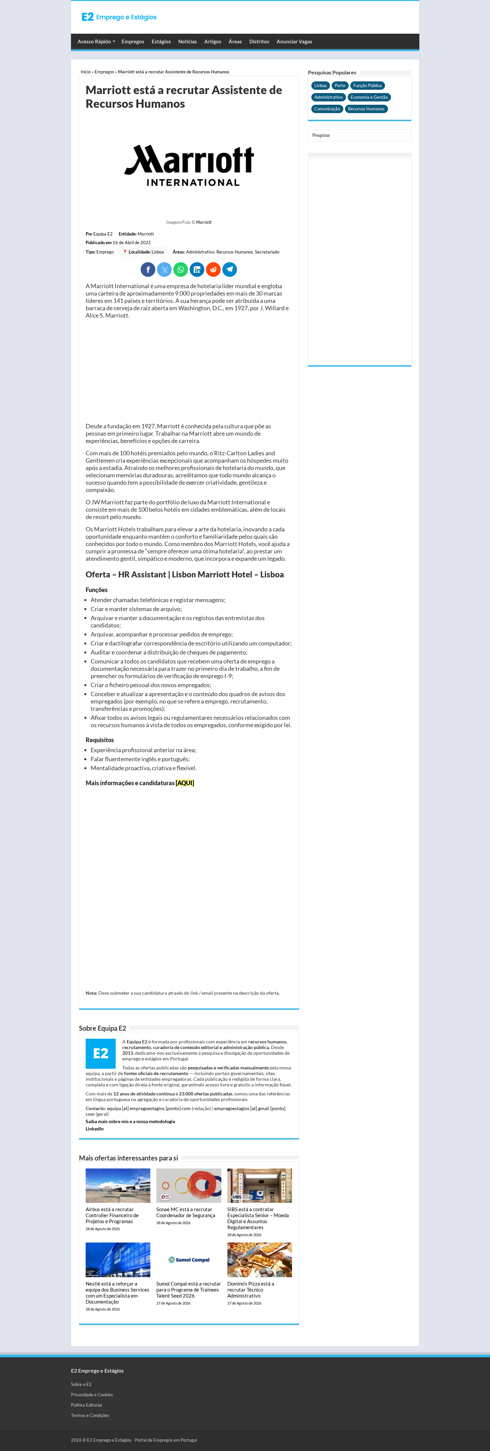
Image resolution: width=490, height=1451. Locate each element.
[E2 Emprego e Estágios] (119, 16)
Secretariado (267, 252)
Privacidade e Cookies (92, 1394)
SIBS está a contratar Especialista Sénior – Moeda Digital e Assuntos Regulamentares (258, 1218)
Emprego (105, 252)
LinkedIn (95, 1128)
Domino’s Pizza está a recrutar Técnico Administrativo (250, 1290)
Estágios (161, 41)
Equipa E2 (103, 233)
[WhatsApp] (180, 269)
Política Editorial (86, 1405)
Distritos (259, 41)
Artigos (212, 41)
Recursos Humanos (234, 252)
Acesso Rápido (94, 41)
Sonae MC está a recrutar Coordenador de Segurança (185, 1212)
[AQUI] (185, 783)
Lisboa (158, 252)
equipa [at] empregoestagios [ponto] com (149, 1108)
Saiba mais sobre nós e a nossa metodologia (130, 1121)
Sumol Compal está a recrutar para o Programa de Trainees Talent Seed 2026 (188, 1290)
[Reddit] (213, 269)
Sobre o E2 (81, 1384)
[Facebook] (148, 269)
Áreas (235, 41)
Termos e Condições (90, 1415)
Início (86, 71)
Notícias (187, 41)
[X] (164, 269)
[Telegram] (229, 269)
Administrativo (200, 252)
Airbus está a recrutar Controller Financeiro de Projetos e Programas (112, 1215)
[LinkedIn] (197, 269)
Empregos (133, 41)
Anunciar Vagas (294, 41)
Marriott (203, 222)
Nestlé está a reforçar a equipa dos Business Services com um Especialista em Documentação (117, 1293)
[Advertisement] (189, 370)
